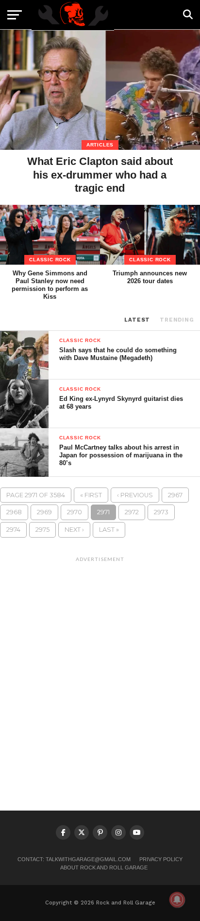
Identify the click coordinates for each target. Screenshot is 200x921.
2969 (44, 512)
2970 (74, 512)
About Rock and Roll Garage (104, 867)
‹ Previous (135, 495)
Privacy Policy (161, 859)
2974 (13, 529)
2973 (161, 512)
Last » (109, 529)
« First (91, 495)
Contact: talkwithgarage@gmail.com (74, 859)
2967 (175, 495)
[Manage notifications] (177, 899)
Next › (74, 529)
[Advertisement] (100, 666)
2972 (132, 512)
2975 (42, 529)
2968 (14, 512)
